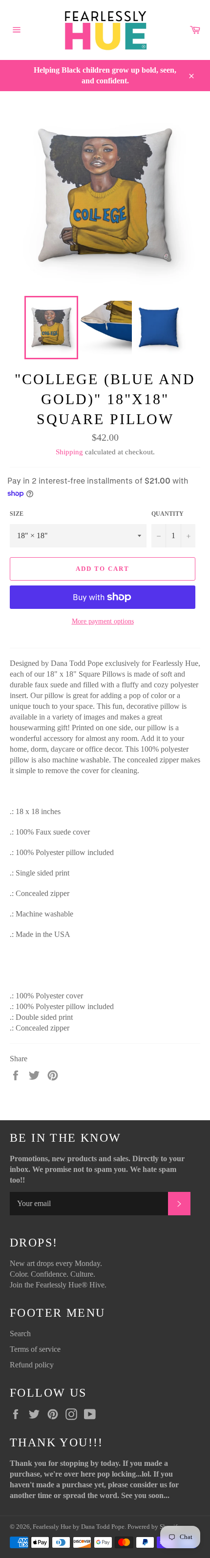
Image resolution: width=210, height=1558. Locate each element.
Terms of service (35, 1349)
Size (16, 513)
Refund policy (32, 1365)
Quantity (167, 513)
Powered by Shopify (154, 1526)
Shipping (69, 452)
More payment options (103, 621)
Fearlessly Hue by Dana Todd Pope (79, 1526)
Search (20, 1333)
